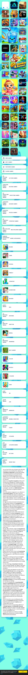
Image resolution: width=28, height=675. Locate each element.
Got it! (23, 671)
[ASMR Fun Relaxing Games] (5, 14)
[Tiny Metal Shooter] (5, 117)
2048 (10, 384)
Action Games (13, 178)
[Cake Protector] (5, 22)
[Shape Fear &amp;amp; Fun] (5, 57)
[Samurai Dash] (22, 14)
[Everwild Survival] (14, 117)
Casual (11, 264)
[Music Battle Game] (22, 143)
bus (10, 307)
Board (11, 247)
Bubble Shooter (14, 419)
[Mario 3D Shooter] (22, 100)
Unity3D (11, 324)
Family (11, 272)
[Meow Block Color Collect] (5, 74)
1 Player (11, 376)
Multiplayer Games (16, 229)
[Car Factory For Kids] (22, 39)
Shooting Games (14, 195)
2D (9, 393)
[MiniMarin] (22, 117)
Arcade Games (13, 204)
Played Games (8, 171)
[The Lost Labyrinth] (14, 48)
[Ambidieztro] (14, 5)
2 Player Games (13, 444)
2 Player (11, 436)
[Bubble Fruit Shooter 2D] (5, 100)
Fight (11, 427)
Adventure (12, 290)
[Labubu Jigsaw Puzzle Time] (14, 14)
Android (11, 410)
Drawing (11, 341)
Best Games (7, 162)
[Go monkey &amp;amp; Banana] (18, 61)
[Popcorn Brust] (14, 100)
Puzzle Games (13, 212)
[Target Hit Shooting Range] (14, 143)
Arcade (11, 298)
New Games (7, 158)
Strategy (11, 281)
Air (10, 401)
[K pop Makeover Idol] (14, 125)
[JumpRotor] (5, 125)
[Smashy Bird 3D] (5, 65)
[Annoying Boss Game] (22, 48)
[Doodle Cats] (22, 22)
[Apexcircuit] (5, 48)
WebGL (11, 333)
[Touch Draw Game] (14, 22)
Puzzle (11, 367)
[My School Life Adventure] (14, 134)
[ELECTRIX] (22, 82)
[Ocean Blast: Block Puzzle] (22, 31)
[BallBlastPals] (22, 125)
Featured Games (9, 167)
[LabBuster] (14, 74)
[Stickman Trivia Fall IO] (22, 108)
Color (11, 358)
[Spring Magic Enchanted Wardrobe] (22, 134)
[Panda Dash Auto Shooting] (22, 74)
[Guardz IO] (14, 151)
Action (11, 453)
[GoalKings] (22, 91)
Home (5, 4)
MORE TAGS (12, 462)
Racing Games (13, 186)
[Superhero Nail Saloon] (5, 134)
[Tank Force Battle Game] (22, 5)
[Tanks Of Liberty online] (5, 151)
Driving (11, 315)
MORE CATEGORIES (15, 238)
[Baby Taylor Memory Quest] (10, 87)
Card (10, 255)
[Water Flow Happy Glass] (10, 35)
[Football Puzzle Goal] (5, 143)
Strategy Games (13, 221)
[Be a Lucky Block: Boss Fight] (5, 108)
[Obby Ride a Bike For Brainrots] (14, 108)
